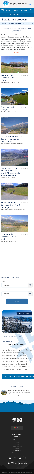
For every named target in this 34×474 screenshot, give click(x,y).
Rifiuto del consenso (17, 452)
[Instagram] (20, 458)
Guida (4, 23)
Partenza (4, 290)
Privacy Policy (17, 444)
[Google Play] (13, 463)
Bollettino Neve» (17, 32)
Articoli (24, 10)
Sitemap (17, 448)
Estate (19, 15)
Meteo (8, 10)
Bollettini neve (14, 23)
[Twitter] (15, 458)
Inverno (12, 15)
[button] (31, 10)
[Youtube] (10, 458)
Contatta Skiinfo (17, 434)
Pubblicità (17, 437)
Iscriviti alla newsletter (17, 439)
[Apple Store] (22, 463)
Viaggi (16, 10)
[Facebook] (25, 458)
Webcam (26, 23)
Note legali (17, 442)
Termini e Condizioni (17, 446)
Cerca (17, 301)
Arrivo (3, 281)
